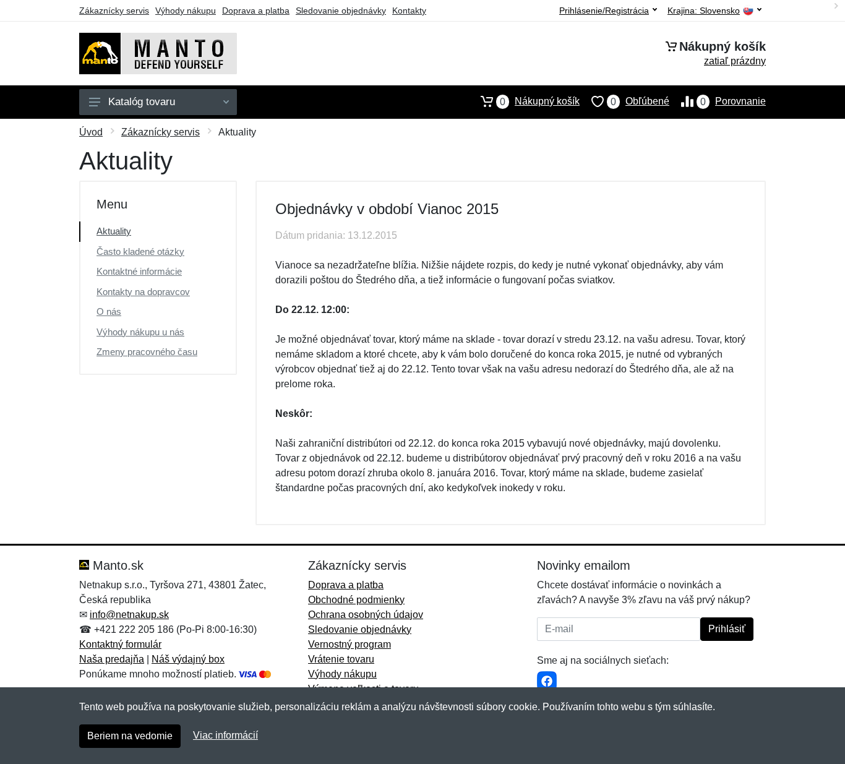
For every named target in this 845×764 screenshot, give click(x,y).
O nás (109, 311)
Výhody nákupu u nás (140, 332)
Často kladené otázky (140, 251)
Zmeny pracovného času (147, 351)
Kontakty (409, 10)
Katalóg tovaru (141, 102)
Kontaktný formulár (120, 644)
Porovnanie (733, 101)
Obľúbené (640, 101)
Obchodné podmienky (356, 599)
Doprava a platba (256, 10)
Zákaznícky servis (114, 10)
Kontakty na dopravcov (143, 291)
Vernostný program (349, 644)
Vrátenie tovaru (341, 659)
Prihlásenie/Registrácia (604, 10)
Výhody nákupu (185, 10)
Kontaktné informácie (139, 271)
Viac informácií (225, 735)
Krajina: (703, 10)
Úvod (91, 132)
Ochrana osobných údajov (365, 614)
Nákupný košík (540, 101)
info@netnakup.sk (129, 614)
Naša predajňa (111, 659)
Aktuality (114, 231)
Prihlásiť (726, 629)
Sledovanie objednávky (341, 10)
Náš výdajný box (188, 659)
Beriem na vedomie (130, 736)
